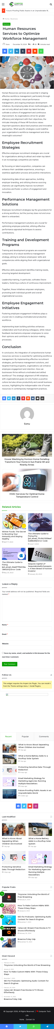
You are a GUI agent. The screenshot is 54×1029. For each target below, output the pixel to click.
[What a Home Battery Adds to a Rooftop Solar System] (9, 759)
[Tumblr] (18, 398)
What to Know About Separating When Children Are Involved (12, 841)
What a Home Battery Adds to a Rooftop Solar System (40, 841)
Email (5, 634)
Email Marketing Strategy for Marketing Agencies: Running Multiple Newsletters (32, 781)
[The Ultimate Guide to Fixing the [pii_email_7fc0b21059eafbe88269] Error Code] (40, 522)
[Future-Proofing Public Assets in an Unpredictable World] (9, 794)
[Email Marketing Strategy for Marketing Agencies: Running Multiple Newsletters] (9, 782)
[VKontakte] (33, 398)
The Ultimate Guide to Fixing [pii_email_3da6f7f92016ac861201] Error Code (14, 566)
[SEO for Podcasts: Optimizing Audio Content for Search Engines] (9, 920)
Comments (44, 736)
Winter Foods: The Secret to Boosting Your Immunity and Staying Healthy (14, 535)
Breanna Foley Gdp (27, 939)
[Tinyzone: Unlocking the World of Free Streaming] (9, 898)
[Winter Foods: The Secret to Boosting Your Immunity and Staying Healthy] (14, 521)
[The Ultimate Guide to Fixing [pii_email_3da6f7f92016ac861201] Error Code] (14, 554)
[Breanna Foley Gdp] (9, 942)
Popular (25, 736)
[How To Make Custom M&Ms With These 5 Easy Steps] (9, 909)
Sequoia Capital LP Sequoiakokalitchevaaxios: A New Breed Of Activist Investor (40, 567)
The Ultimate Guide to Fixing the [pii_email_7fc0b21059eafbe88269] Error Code (39, 537)
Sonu (8, 44)
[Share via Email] (37, 398)
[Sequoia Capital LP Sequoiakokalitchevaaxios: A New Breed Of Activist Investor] (40, 554)
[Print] (42, 398)
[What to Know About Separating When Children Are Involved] (9, 748)
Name (5, 625)
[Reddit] (28, 398)
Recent (8, 736)
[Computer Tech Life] (16, 4)
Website (5, 644)
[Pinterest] (23, 398)
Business (14, 19)
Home (6, 19)
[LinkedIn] (14, 398)
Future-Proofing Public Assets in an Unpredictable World (28, 11)
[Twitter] (9, 398)
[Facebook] (4, 398)
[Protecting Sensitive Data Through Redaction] (9, 770)
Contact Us (30, 1019)
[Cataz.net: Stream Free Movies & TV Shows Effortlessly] (9, 931)
